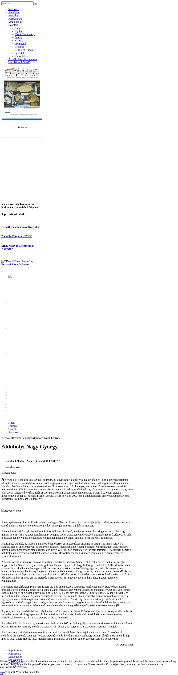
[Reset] (35, 4)
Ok (1, 673)
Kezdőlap (6, 437)
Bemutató (26, 437)
